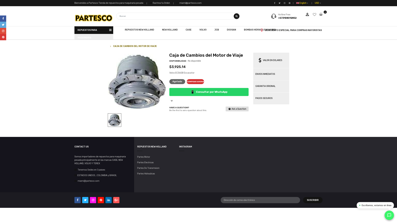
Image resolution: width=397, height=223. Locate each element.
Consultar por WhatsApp (209, 92)
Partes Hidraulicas (146, 173)
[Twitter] (3, 25)
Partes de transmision (148, 168)
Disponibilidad (177, 61)
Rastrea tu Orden (161, 3)
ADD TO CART (243, 216)
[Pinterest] (3, 37)
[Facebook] (3, 18)
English (303, 3)
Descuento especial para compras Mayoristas (293, 30)
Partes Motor (143, 157)
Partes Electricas (145, 162)
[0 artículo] (321, 16)
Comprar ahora (195, 82)
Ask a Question (238, 109)
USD (320, 3)
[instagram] (3, 31)
